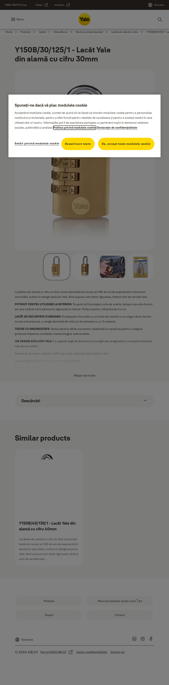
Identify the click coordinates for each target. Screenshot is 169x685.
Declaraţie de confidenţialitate (117, 127)
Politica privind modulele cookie (74, 127)
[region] (84, 126)
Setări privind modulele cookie (37, 143)
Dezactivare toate (78, 144)
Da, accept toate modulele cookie (126, 144)
